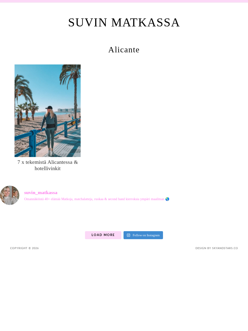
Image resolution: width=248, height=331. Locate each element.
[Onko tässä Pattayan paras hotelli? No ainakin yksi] (233, 219)
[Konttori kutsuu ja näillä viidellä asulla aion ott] (139, 219)
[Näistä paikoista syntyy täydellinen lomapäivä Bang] (170, 219)
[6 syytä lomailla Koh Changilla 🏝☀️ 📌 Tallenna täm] (14, 219)
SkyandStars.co (225, 248)
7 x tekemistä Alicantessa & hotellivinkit (47, 165)
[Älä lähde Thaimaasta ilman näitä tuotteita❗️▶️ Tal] (202, 219)
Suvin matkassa (124, 22)
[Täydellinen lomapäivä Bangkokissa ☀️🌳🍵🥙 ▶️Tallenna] (77, 219)
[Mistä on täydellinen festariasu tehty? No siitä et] (45, 219)
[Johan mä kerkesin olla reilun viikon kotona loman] (108, 219)
